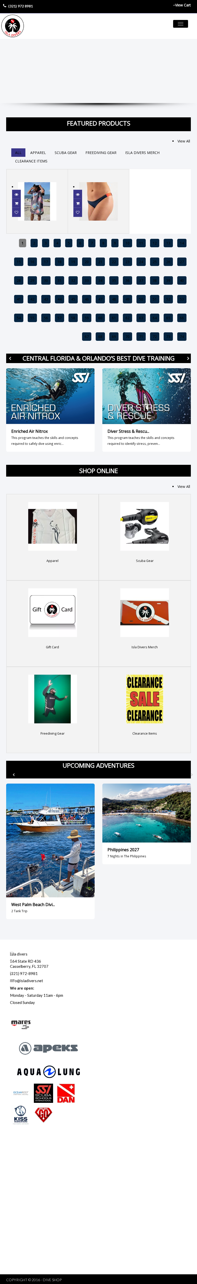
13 (168, 243)
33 (87, 280)
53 (182, 299)
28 (19, 280)
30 (46, 280)
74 (182, 336)
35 (114, 280)
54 (19, 317)
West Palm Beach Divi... (33, 904)
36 (127, 280)
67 (87, 336)
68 (100, 336)
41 (19, 299)
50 (141, 299)
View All (184, 141)
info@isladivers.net (26, 980)
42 (32, 299)
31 (59, 280)
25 (155, 261)
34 (100, 280)
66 (182, 317)
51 (155, 299)
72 (155, 336)
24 (141, 261)
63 (141, 317)
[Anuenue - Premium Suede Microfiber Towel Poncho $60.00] (37, 172)
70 (127, 336)
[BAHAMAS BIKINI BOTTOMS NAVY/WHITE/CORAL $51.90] (98, 172)
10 (127, 243)
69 (114, 336)
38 (155, 280)
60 (100, 317)
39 (168, 280)
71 (141, 336)
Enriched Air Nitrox (29, 431)
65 (168, 317)
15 (19, 261)
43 (46, 299)
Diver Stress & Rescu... (128, 431)
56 (46, 317)
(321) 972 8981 (20, 6)
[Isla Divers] (12, 26)
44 (59, 299)
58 (73, 317)
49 (127, 299)
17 (46, 261)
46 (87, 299)
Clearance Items (31, 161)
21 (100, 261)
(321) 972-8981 (24, 973)
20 (87, 261)
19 (73, 261)
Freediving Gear (100, 152)
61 (114, 317)
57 (59, 317)
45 (73, 299)
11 (141, 243)
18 (59, 261)
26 (168, 261)
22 (114, 261)
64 (155, 317)
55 (32, 317)
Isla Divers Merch (142, 152)
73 (168, 336)
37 (141, 280)
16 (32, 261)
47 (100, 299)
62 (127, 317)
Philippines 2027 (123, 849)
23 (127, 261)
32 (73, 280)
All (18, 152)
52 (168, 299)
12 (155, 243)
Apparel (38, 152)
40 (182, 280)
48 (114, 299)
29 (32, 280)
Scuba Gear (66, 152)
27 (182, 261)
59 (87, 317)
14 (182, 243)
